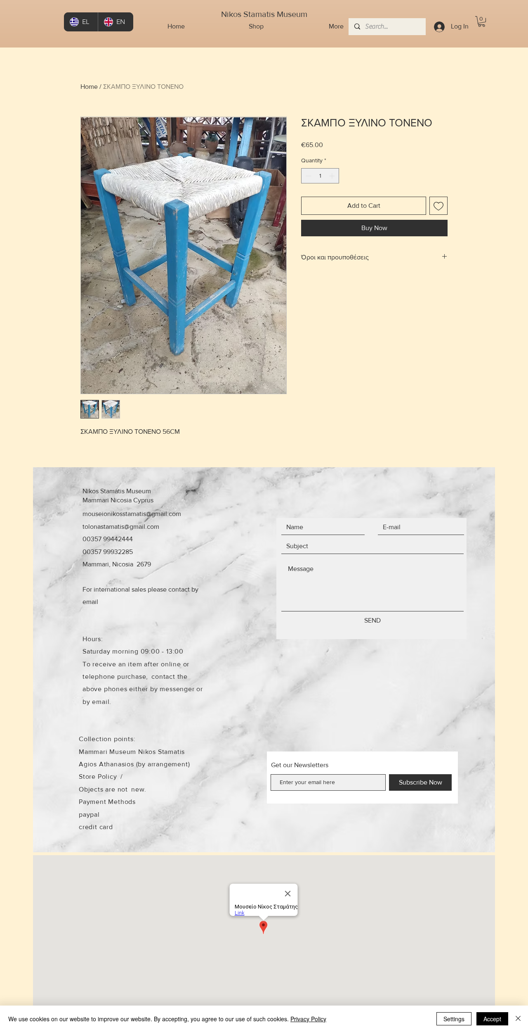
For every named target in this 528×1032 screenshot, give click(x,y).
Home (89, 86)
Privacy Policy (308, 1019)
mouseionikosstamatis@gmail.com (131, 513)
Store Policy (98, 776)
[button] (481, 21)
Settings (453, 1019)
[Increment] (333, 176)
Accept (492, 1019)
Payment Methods (107, 801)
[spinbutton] (320, 176)
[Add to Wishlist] (438, 206)
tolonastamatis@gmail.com (120, 526)
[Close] (518, 1018)
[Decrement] (307, 176)
